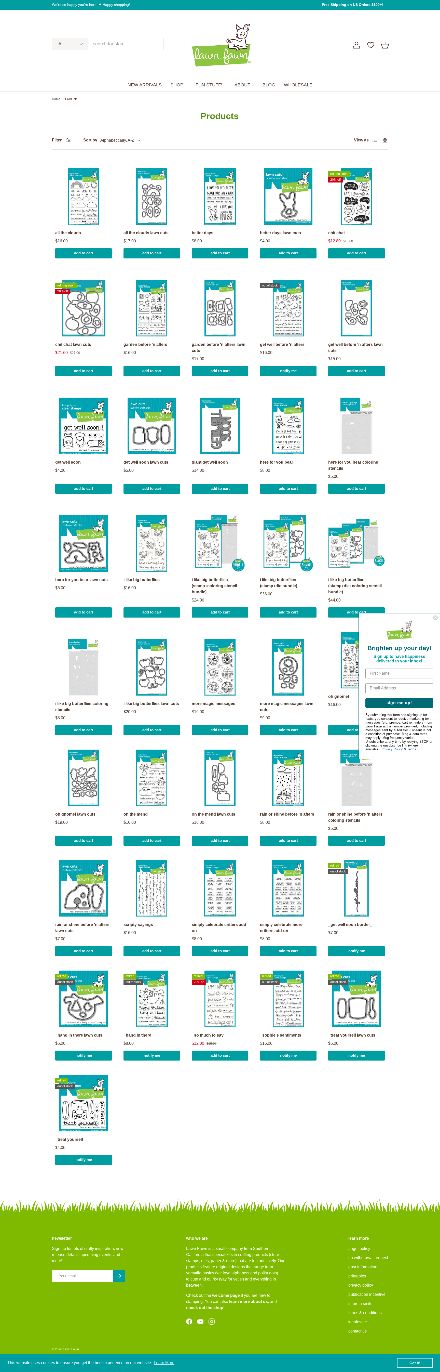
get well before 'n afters (282, 344)
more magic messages (213, 703)
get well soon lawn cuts (145, 462)
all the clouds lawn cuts (146, 233)
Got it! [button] (414, 1363)
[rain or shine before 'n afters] (288, 778)
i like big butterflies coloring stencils (81, 706)
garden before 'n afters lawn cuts (218, 347)
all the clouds (68, 233)
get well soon (68, 462)
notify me (288, 371)
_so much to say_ (209, 1035)
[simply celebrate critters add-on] (220, 888)
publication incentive (367, 1294)
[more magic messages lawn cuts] (288, 667)
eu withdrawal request (368, 1258)
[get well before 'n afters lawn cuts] (356, 308)
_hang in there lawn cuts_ (80, 1035)
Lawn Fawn (71, 1349)
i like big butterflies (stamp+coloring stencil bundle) (214, 586)
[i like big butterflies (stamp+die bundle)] (288, 543)
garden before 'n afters (145, 344)
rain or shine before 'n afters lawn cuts (82, 927)
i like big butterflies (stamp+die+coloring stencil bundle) (355, 586)
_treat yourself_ (70, 1139)
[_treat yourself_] (83, 1103)
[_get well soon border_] (356, 888)
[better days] (220, 196)
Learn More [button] (164, 1363)
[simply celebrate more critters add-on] (288, 888)
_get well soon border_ (350, 924)
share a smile (360, 1303)
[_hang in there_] (151, 999)
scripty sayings (138, 924)
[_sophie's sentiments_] (288, 999)
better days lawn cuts (280, 233)
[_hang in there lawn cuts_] (83, 999)
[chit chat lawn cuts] (83, 308)
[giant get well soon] (220, 426)
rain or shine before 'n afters (287, 814)
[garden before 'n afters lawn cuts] (220, 308)
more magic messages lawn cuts (286, 706)
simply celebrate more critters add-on (281, 927)
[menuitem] (144, 85)
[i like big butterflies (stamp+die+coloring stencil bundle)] (356, 543)
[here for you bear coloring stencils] (356, 426)
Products (71, 99)
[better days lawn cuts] (288, 196)
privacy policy (360, 1285)
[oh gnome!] (356, 660)
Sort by (90, 140)
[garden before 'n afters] (151, 308)
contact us (357, 1331)
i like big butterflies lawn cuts (151, 703)
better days (202, 233)
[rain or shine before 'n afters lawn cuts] (83, 888)
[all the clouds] (83, 196)
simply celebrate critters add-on (220, 927)
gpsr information (362, 1267)
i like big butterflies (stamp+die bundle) (278, 583)
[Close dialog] (435, 617)
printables (357, 1276)
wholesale (357, 1322)
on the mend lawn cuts (213, 814)
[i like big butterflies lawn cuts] (151, 667)
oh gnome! (338, 696)
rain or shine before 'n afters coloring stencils (355, 817)
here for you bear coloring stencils (353, 465)
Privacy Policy (392, 749)
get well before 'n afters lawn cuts (355, 347)
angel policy (359, 1248)
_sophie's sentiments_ (282, 1035)
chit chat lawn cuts (73, 344)
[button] (385, 45)
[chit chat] (356, 196)
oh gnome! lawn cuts (75, 814)
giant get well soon (210, 462)
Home (56, 99)
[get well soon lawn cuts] (151, 426)
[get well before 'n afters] (288, 308)
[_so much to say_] (220, 999)
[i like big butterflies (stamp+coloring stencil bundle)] (220, 543)
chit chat (336, 233)
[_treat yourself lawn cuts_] (356, 999)
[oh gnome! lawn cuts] (83, 778)
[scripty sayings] (151, 888)
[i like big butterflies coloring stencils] (83, 667)
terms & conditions (365, 1313)
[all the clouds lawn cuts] (151, 196)
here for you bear (276, 462)
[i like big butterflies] (151, 543)
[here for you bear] (288, 426)
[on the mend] (151, 778)
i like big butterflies (141, 580)
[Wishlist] (370, 45)
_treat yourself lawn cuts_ (353, 1035)
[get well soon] (83, 426)
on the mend (135, 814)
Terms (411, 749)
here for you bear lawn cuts (81, 580)
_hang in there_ (138, 1035)
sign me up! (399, 703)
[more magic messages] (220, 667)
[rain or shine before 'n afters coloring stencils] (356, 778)
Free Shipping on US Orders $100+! (352, 5)
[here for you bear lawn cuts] (83, 543)
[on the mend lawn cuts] (220, 778)
